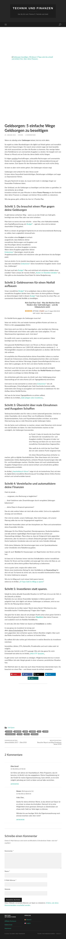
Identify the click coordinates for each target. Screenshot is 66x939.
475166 (35, 311)
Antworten (15, 784)
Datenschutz (8, 924)
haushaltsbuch (10, 734)
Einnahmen (18, 731)
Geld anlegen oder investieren (32, 398)
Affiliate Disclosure (10, 921)
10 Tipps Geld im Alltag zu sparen (31, 582)
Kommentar (9, 851)
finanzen (32, 731)
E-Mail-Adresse (10, 880)
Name (7, 871)
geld (39, 731)
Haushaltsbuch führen (21, 471)
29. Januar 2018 (10, 135)
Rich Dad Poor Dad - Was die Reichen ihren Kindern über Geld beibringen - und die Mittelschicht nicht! (42, 305)
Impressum (8, 928)
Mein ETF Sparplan (37, 653)
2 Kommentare (30, 135)
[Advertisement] (33, 40)
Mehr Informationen (46, 313)
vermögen (35, 734)
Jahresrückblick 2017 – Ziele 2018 (16, 741)
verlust (27, 734)
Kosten (20, 734)
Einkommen (9, 252)
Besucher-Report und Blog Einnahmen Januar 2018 (49, 742)
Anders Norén (50, 933)
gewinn (45, 731)
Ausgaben (9, 731)
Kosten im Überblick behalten (46, 273)
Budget (29, 224)
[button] (15, 674)
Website (7, 889)
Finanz (25, 731)
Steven (20, 135)
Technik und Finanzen (33, 8)
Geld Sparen (11, 727)
